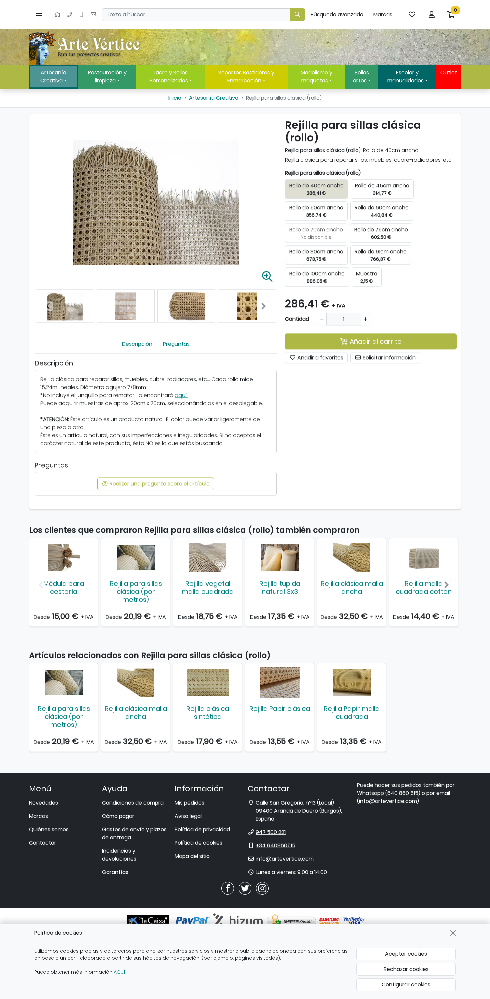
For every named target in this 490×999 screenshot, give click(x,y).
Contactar (42, 843)
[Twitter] (245, 888)
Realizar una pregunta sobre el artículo (159, 483)
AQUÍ (119, 972)
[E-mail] (93, 14)
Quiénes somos (49, 829)
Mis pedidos (189, 803)
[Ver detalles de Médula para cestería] (63, 557)
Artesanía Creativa (53, 76)
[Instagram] (262, 888)
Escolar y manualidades (405, 76)
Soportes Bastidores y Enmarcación (246, 76)
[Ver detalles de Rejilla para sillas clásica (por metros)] (135, 557)
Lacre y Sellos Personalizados (169, 76)
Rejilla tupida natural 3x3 (279, 587)
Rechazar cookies (406, 969)
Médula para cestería (63, 587)
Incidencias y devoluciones (119, 855)
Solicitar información (388, 357)
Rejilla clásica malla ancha (352, 587)
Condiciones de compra (133, 803)
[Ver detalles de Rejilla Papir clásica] (279, 682)
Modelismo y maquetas (316, 76)
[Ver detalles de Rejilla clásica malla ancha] (351, 557)
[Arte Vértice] (85, 47)
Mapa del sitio (192, 856)
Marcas (382, 14)
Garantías (115, 872)
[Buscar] (297, 14)
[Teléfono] (69, 14)
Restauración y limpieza (107, 76)
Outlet (448, 72)
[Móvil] (81, 14)
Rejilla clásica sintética (207, 712)
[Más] (365, 319)
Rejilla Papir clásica (279, 708)
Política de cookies (198, 843)
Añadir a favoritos (319, 357)
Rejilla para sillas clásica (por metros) (136, 591)
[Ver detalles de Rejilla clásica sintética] (207, 682)
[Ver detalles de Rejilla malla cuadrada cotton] (423, 557)
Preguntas (176, 344)
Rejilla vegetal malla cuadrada (208, 587)
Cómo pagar (118, 816)
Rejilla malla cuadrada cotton (424, 587)
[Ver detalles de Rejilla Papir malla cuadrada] (351, 682)
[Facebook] (227, 888)
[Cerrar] (453, 933)
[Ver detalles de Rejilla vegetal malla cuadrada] (207, 557)
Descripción (137, 344)
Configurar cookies (406, 984)
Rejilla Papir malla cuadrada (352, 712)
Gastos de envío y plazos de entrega (134, 833)
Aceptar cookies (406, 954)
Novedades (43, 803)
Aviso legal (188, 816)
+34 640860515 (275, 845)
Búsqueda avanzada (337, 14)
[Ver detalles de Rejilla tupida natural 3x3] (279, 557)
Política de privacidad (202, 829)
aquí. (181, 395)
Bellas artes (361, 76)
